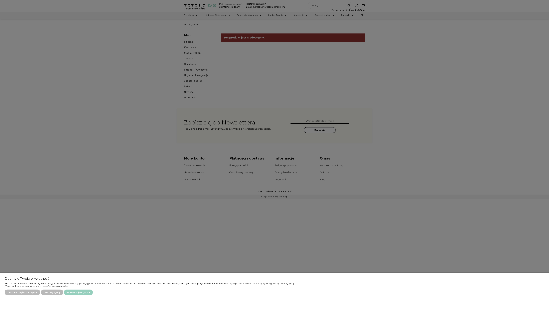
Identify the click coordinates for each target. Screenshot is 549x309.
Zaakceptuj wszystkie (78, 292)
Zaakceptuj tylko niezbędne (22, 292)
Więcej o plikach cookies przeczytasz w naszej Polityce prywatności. (36, 286)
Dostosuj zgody (52, 292)
